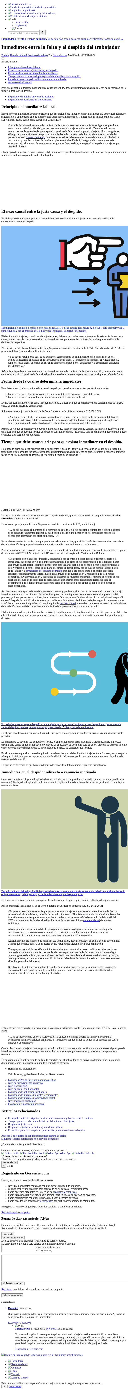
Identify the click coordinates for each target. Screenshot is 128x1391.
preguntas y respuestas (64, 1191)
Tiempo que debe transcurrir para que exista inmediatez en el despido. (44, 76)
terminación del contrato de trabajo (44, 570)
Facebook (39, 1153)
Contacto (16, 1367)
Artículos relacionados (20, 82)
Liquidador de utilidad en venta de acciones (31, 96)
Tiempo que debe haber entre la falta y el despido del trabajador (41, 1121)
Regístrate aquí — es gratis (15, 1212)
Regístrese (6, 1289)
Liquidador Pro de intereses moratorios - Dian (32, 1080)
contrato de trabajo (35, 137)
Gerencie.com (60, 55)
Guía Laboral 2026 (18, 1086)
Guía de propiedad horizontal (23, 1089)
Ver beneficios (9, 1162)
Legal (14, 1371)
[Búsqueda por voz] (43, 32)
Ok (4, 1386)
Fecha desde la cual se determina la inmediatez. (33, 73)
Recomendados (19, 1364)
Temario (15, 1374)
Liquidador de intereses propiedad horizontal (31, 1098)
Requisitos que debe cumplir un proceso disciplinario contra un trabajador (46, 1130)
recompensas (46, 1200)
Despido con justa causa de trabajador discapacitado (35, 1127)
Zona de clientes (19, 1377)
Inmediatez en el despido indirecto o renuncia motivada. (37, 79)
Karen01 (13, 1308)
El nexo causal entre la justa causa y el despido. (33, 70)
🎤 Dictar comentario (13, 1283)
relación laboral (68, 603)
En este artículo (9, 61)
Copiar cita (8, 1234)
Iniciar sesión (21, 22)
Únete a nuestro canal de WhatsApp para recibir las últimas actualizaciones (43, 1355)
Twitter (16, 1153)
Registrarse (20, 25)
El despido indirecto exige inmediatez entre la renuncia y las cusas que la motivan (50, 1118)
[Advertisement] (64, 182)
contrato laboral (91, 920)
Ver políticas (15, 1386)
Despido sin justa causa (20, 1124)
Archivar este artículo (13, 1237)
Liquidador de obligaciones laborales (27, 1092)
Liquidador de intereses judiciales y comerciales (33, 1095)
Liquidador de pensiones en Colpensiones (30, 99)
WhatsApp (65, 1153)
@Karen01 (52, 1328)
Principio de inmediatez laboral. (24, 67)
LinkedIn (89, 1153)
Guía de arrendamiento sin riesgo (25, 1083)
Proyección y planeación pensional (26, 1104)
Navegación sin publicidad (22, 1101)
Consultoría (17, 1361)
